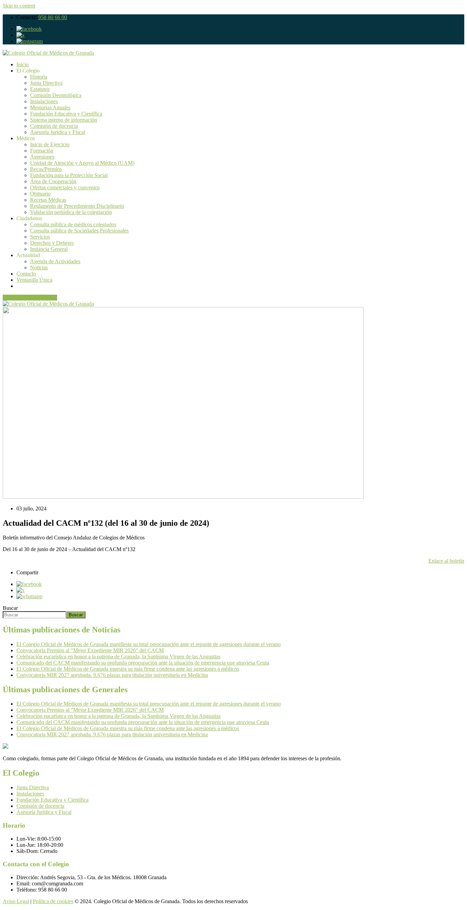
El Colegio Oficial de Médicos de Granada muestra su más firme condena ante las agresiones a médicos (127, 669)
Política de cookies (53, 901)
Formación (41, 150)
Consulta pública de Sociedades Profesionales (79, 230)
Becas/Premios (46, 169)
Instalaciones (44, 101)
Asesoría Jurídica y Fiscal (57, 132)
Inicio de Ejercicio (49, 144)
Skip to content (19, 6)
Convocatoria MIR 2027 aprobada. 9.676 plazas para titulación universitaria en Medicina (112, 675)
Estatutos (40, 89)
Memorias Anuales (50, 107)
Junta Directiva (46, 83)
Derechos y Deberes (52, 243)
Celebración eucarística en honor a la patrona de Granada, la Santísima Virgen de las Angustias (118, 656)
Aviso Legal (16, 901)
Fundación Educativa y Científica (66, 114)
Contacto (26, 274)
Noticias (39, 267)
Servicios (40, 237)
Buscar (10, 608)
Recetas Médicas (48, 200)
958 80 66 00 (52, 17)
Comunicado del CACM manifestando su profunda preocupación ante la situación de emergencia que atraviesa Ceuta (142, 663)
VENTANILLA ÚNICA (30, 297)
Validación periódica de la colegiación (71, 212)
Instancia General (49, 249)
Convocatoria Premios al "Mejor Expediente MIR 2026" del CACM (90, 650)
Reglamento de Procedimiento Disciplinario (77, 206)
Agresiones (42, 157)
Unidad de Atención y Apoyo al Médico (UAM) (82, 163)
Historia (38, 77)
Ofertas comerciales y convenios (65, 187)
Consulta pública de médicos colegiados (73, 224)
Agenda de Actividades (55, 261)
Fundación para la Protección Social (69, 175)
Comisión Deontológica (55, 95)
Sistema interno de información (63, 120)
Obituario (40, 194)
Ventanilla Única (34, 280)
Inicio (22, 64)
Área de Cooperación (53, 181)
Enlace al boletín (446, 561)
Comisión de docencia (54, 126)
